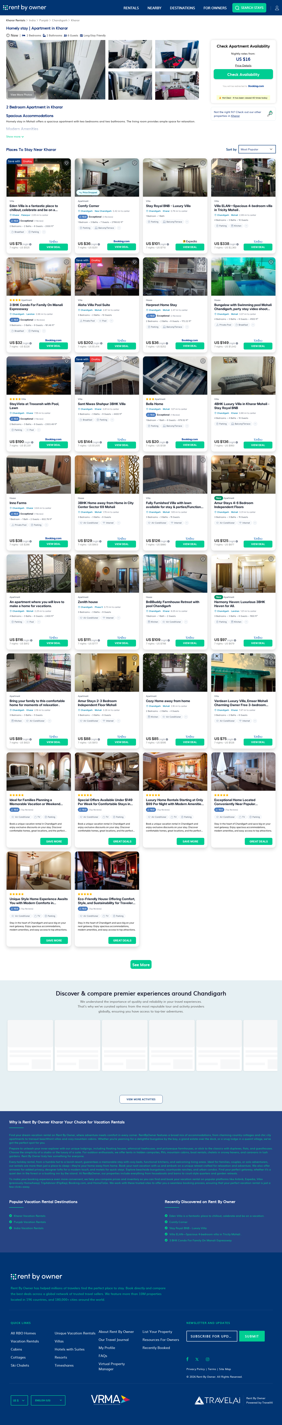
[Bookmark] (11, 44)
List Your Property (157, 1331)
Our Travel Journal (114, 1339)
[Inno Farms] (39, 474)
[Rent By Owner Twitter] (197, 1360)
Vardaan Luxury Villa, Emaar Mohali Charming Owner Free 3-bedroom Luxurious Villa (241, 703)
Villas (59, 1341)
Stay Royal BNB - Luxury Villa (168, 206)
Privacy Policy (195, 1369)
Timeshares (64, 1365)
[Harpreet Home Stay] (175, 276)
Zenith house (88, 602)
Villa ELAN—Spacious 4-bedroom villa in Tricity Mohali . (243, 208)
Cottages (18, 1357)
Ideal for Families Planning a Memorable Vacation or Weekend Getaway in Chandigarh (35, 802)
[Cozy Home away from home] (175, 672)
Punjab (43, 20)
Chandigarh (59, 20)
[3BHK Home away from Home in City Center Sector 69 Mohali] (107, 474)
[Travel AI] (217, 1400)
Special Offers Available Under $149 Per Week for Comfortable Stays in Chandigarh (105, 802)
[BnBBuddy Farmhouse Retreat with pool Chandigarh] (175, 573)
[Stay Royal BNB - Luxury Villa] (175, 177)
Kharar (75, 20)
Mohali (234, 215)
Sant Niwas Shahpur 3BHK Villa (102, 404)
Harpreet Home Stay (161, 305)
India (32, 20)
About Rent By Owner (116, 1331)
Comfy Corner (88, 206)
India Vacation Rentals (29, 1228)
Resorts (61, 1357)
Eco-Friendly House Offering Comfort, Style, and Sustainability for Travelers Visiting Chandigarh (106, 901)
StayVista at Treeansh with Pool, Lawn (34, 406)
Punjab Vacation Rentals (30, 1222)
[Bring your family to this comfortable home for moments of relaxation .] (39, 672)
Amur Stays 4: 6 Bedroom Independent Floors (233, 505)
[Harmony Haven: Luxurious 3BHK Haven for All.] (243, 573)
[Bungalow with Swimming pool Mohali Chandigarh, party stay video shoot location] (243, 276)
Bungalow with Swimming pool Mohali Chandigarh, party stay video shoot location (243, 307)
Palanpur (25, 215)
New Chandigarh (103, 211)
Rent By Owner (205, 1376)
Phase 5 (99, 607)
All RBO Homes (23, 1333)
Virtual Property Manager (112, 1366)
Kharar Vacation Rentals (29, 1216)
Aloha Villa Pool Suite (94, 305)
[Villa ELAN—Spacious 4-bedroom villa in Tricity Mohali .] (243, 177)
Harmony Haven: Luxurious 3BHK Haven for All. (239, 604)
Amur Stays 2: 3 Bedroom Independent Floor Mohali (97, 703)
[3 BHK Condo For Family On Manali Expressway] (39, 276)
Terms (212, 1369)
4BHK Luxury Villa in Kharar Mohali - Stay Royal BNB (242, 406)
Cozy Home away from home (168, 701)
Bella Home (154, 404)
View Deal (53, 247)
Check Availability (243, 74)
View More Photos (21, 94)
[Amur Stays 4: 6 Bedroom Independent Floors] (243, 474)
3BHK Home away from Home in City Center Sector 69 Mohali (106, 505)
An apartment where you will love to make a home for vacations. (37, 604)
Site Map (225, 1369)
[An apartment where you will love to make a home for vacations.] (39, 573)
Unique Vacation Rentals (75, 1333)
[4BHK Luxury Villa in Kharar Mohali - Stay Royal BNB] (243, 375)
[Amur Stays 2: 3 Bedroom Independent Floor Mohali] (107, 672)
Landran (30, 314)
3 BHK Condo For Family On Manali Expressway (36, 307)
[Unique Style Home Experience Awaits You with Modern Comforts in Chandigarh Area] (39, 870)
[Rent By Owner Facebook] (187, 1360)
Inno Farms (18, 503)
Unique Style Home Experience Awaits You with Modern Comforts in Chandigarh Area (39, 901)
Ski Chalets (20, 1365)
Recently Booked (156, 1347)
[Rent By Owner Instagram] (207, 1360)
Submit (252, 1336)
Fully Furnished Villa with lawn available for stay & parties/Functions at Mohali (174, 505)
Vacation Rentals (25, 1341)
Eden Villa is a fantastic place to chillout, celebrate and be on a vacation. (34, 208)
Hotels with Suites (70, 1349)
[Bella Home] (175, 375)
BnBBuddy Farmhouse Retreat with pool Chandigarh (172, 604)
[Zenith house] (107, 573)
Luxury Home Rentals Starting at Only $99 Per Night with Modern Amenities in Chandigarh (174, 802)
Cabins (16, 1349)
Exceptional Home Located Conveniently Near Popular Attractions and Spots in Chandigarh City (241, 802)
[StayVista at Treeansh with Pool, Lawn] (39, 375)
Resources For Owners (161, 1339)
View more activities (141, 1099)
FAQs (103, 1355)
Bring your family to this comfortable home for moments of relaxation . (37, 703)
